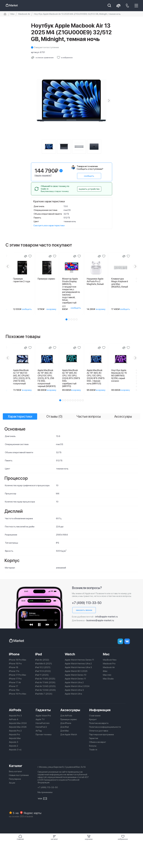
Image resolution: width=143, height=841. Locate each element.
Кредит (93, 719)
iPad (38, 654)
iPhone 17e (14, 671)
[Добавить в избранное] (30, 256)
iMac (105, 671)
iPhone (14, 654)
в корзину (51, 309)
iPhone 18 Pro (15, 663)
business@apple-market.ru (100, 620)
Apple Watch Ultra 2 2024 (77, 686)
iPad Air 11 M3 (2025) (45, 678)
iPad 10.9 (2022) (43, 671)
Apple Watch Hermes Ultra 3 (78, 667)
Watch (70, 654)
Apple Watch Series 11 (75, 678)
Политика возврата (98, 723)
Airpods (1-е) (15, 749)
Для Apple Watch (68, 734)
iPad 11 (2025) (42, 675)
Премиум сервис (68, 719)
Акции (12, 782)
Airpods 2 (13, 745)
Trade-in (93, 749)
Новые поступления (19, 775)
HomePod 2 (41, 727)
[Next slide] (109, 100)
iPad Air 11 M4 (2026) (45, 682)
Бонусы (92, 745)
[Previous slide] (34, 100)
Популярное (15, 779)
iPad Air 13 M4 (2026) (45, 690)
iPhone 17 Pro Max (17, 675)
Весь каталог (15, 771)
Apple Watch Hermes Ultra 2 (78, 663)
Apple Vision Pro (43, 715)
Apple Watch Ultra (73, 693)
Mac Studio (108, 678)
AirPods (15, 710)
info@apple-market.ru (106, 616)
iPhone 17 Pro (15, 678)
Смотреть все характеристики (49, 225)
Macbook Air (109, 667)
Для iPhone (65, 723)
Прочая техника (43, 734)
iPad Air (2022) (42, 659)
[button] (54, 837)
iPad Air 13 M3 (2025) (45, 686)
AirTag (39, 730)
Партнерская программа (101, 734)
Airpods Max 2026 (18, 727)
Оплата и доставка (98, 730)
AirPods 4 (13, 719)
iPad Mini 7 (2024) (43, 693)
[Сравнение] (25, 256)
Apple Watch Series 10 (75, 675)
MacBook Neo (109, 659)
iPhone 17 (13, 686)
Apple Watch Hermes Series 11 (79, 659)
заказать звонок (84, 610)
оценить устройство (89, 189)
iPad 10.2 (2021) (42, 667)
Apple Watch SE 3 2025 (76, 671)
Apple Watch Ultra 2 (74, 682)
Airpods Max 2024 (18, 723)
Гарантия (93, 738)
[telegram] (120, 641)
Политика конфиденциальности (105, 727)
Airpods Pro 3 (15, 715)
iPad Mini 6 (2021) (43, 663)
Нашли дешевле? (43, 175)
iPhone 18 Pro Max (17, 659)
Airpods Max (15, 738)
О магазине (95, 715)
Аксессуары (70, 710)
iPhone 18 (13, 667)
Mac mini (107, 675)
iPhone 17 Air (15, 682)
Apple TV (40, 719)
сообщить (89, 176)
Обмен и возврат (97, 742)
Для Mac (64, 730)
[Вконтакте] (127, 641)
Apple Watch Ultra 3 (74, 690)
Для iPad (64, 727)
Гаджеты (43, 710)
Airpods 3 (13, 742)
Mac (106, 654)
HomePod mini (42, 723)
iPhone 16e (14, 690)
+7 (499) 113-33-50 (87, 603)
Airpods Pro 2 (15, 730)
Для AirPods (66, 715)
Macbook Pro (109, 663)
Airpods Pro (14, 734)
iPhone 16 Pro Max (17, 693)
